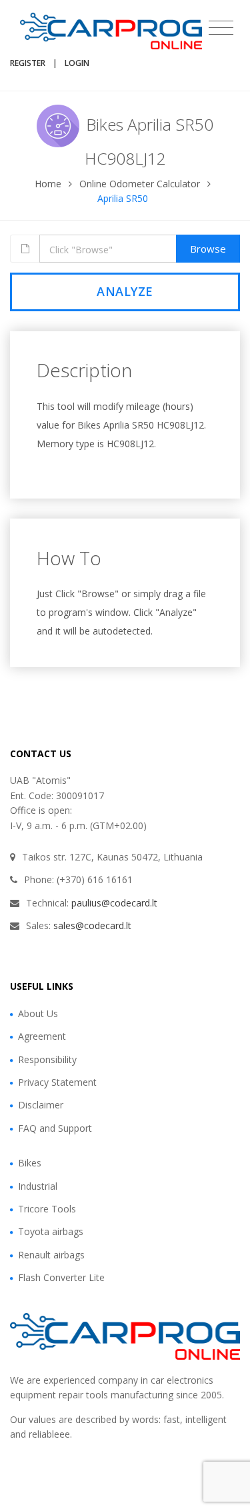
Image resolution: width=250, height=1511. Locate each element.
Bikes (29, 1162)
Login (77, 63)
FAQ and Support (55, 1128)
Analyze (125, 291)
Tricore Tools (47, 1208)
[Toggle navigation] (221, 28)
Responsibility (47, 1059)
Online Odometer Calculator (139, 183)
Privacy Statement (57, 1082)
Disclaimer (40, 1104)
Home (48, 183)
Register (27, 63)
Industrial (37, 1186)
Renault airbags (51, 1254)
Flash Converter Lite (61, 1277)
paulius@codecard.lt (114, 902)
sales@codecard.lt (92, 925)
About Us (38, 1013)
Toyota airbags (50, 1231)
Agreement (42, 1036)
